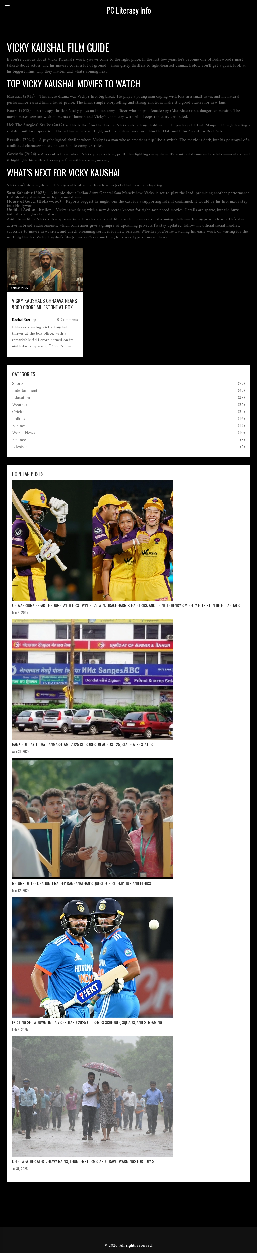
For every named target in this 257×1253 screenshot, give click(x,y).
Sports (18, 384)
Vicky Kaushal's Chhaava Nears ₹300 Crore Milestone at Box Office (44, 303)
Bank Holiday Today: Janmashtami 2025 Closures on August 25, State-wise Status (82, 744)
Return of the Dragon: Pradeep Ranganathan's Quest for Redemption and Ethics (81, 883)
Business (19, 426)
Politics (18, 419)
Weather (19, 405)
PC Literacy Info (128, 10)
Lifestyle (19, 447)
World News (23, 433)
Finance (19, 440)
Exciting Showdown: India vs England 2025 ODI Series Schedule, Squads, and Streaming (87, 1022)
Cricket (19, 412)
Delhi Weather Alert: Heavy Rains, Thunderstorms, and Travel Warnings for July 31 (84, 1161)
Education (21, 398)
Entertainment (24, 391)
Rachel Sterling (24, 320)
